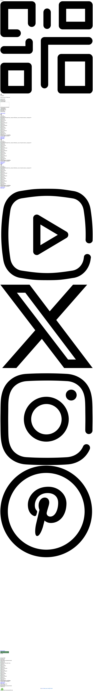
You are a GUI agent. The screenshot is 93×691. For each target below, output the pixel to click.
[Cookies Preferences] (2, 689)
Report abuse (2, 650)
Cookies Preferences (5, 652)
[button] (46, 605)
